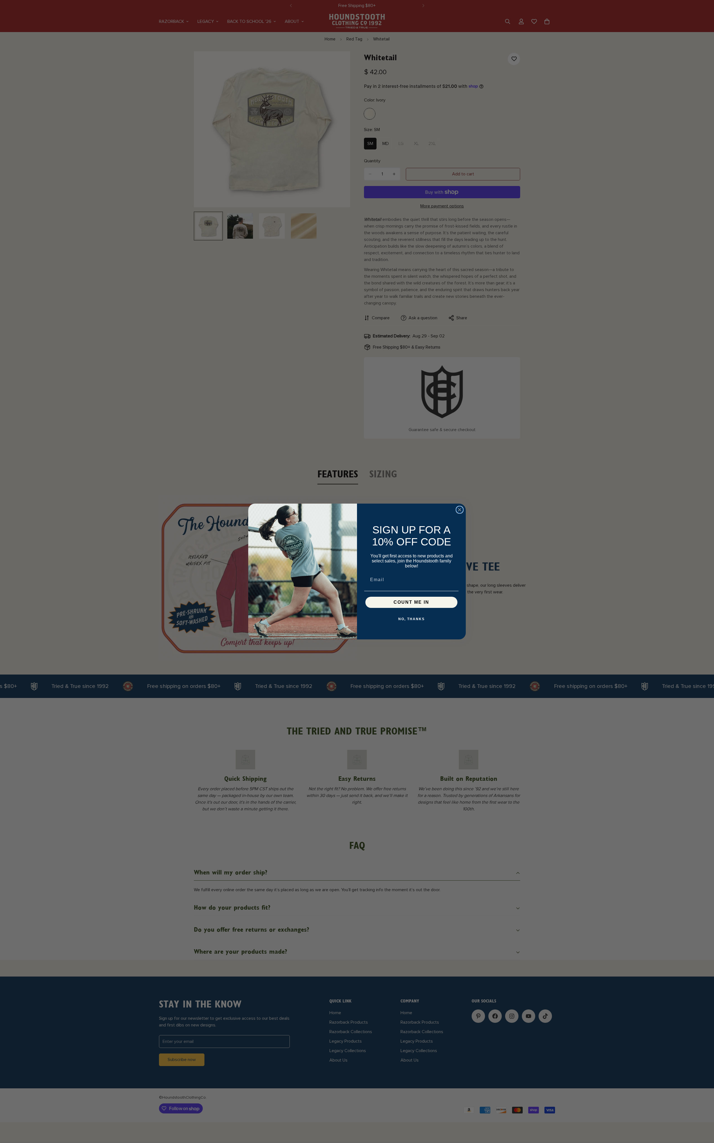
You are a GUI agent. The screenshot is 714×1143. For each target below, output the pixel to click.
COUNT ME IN (411, 602)
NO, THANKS (411, 619)
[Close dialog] (459, 509)
